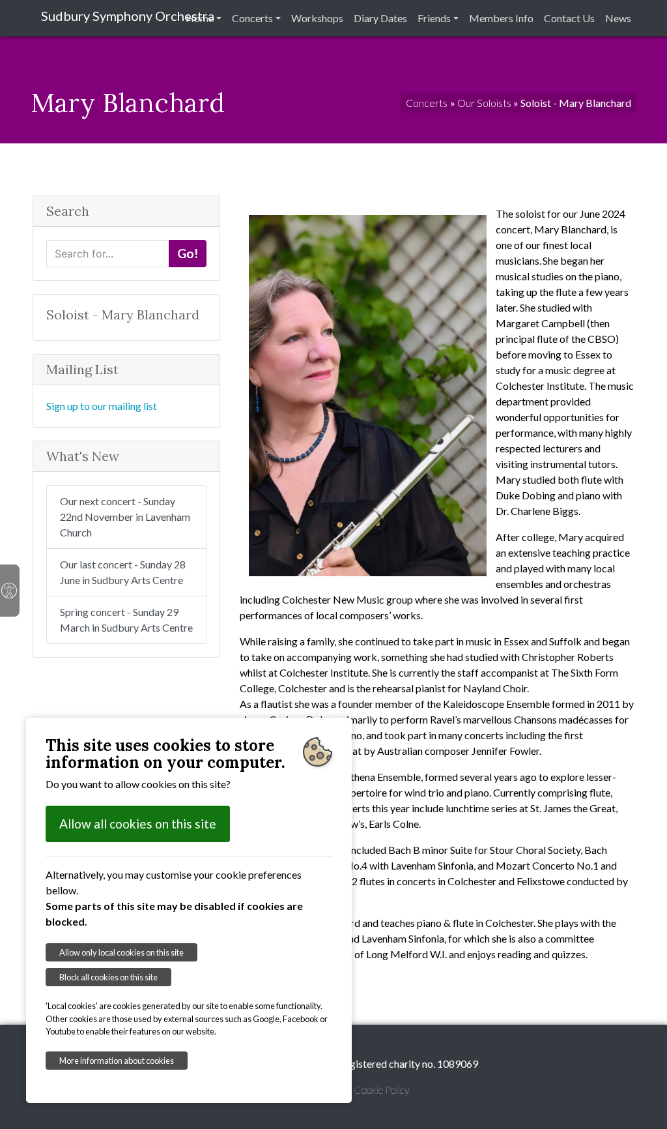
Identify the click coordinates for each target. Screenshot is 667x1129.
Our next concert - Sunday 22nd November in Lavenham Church (125, 516)
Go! (187, 253)
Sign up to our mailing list (101, 406)
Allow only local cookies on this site (121, 952)
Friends (434, 18)
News (618, 18)
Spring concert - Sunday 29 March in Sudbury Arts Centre (126, 620)
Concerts (252, 18)
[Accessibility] (10, 590)
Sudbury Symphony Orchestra (127, 15)
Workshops (317, 18)
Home (200, 18)
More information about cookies (116, 1060)
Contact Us (569, 18)
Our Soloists (484, 102)
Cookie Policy (381, 1089)
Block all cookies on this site (108, 977)
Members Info (501, 18)
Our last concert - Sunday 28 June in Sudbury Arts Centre (123, 572)
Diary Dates (380, 18)
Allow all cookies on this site (137, 823)
